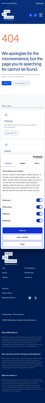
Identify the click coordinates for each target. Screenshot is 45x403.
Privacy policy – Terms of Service (13, 314)
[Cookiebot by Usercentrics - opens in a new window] (32, 157)
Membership (29, 272)
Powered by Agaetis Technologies (22, 400)
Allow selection (22, 237)
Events (4, 272)
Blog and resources (8, 297)
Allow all (22, 230)
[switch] (39, 207)
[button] (30, 15)
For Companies (30, 268)
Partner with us (7, 293)
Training (5, 277)
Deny (22, 244)
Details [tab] (22, 163)
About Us (5, 288)
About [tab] (37, 163)
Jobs (3, 268)
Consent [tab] (8, 163)
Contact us (28, 277)
